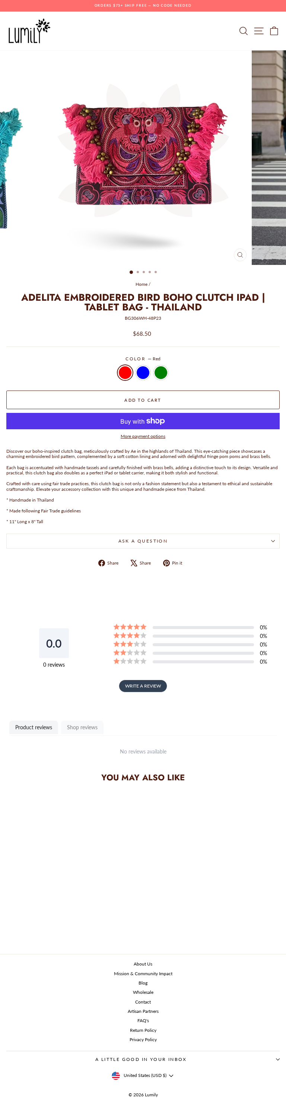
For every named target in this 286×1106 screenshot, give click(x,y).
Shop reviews (82, 727)
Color (142, 358)
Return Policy (143, 1030)
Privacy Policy (143, 1039)
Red (125, 372)
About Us (143, 964)
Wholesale (143, 992)
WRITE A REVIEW (143, 686)
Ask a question (143, 541)
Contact (143, 1002)
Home (141, 284)
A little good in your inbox (141, 1059)
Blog (143, 983)
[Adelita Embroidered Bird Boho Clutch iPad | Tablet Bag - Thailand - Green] (67, 929)
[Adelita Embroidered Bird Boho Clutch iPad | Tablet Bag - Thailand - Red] (50, 929)
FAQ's (143, 1020)
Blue (143, 372)
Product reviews (33, 727)
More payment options (143, 436)
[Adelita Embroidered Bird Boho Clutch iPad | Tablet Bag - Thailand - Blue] (59, 929)
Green (160, 372)
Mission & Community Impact (143, 973)
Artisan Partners (143, 1011)
